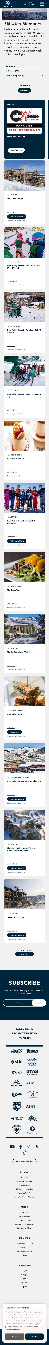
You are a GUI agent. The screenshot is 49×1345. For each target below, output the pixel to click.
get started (24, 90)
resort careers (24, 1185)
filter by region (24, 85)
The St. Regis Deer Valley (18, 652)
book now (15, 150)
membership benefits (24, 1243)
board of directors (24, 1181)
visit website (11, 212)
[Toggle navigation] (40, 4)
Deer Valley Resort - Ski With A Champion (21, 522)
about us (24, 1177)
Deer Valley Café (14, 714)
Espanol (24, 1286)
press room (24, 1212)
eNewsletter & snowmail (24, 1224)
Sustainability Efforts (24, 1228)
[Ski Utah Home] (8, 4)
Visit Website (11, 603)
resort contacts (25, 1220)
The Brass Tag (13, 590)
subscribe (39, 1003)
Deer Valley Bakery (15, 459)
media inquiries (24, 1216)
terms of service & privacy (24, 1197)
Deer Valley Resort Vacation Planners (24, 781)
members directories (24, 1251)
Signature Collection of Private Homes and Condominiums (21, 849)
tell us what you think (25, 1161)
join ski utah (24, 1247)
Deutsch (24, 1283)
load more (24, 954)
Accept (34, 1336)
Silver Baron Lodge (15, 917)
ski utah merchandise (24, 1189)
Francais (25, 1279)
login (24, 1255)
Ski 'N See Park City (16, 136)
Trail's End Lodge (15, 198)
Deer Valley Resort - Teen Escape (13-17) (24, 395)
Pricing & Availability (17, 216)
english (24, 1271)
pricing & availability (17, 541)
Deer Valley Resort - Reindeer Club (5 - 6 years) (24, 331)
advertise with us (24, 1193)
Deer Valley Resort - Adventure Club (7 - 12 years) (23, 266)
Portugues (24, 1275)
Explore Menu (14, 732)
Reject (14, 1336)
